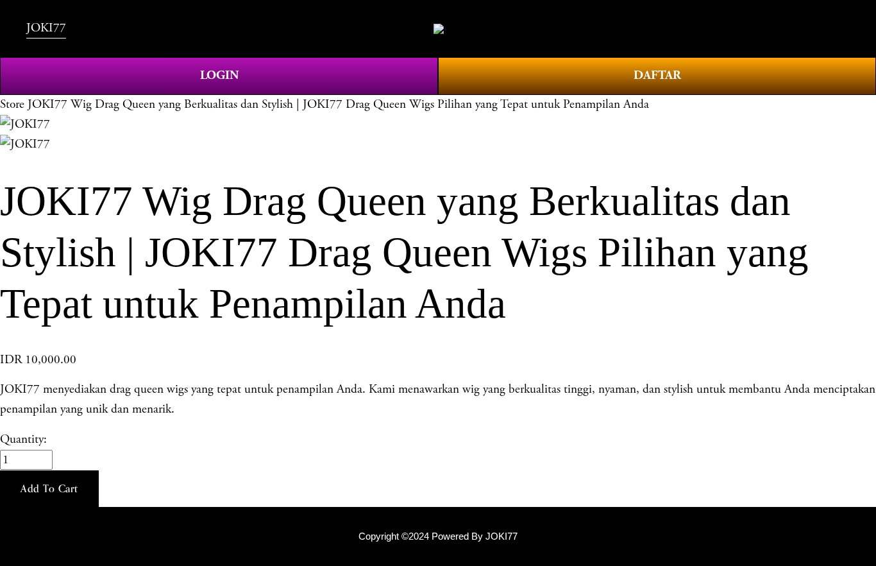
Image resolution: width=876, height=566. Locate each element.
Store (12, 104)
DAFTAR (657, 75)
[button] (49, 489)
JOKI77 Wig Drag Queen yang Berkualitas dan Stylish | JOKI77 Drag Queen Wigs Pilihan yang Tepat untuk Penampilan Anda (338, 104)
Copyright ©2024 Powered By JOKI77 (438, 536)
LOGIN (219, 75)
